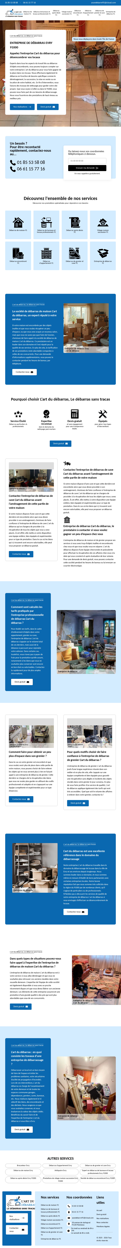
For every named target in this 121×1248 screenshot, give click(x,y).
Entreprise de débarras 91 (103, 262)
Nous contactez (102, 1223)
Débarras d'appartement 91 (88, 13)
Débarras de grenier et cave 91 (99, 13)
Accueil (99, 1210)
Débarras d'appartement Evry (60, 1166)
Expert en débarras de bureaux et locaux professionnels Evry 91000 (97, 1172)
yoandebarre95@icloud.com (103, 3)
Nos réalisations (103, 1219)
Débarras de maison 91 (18, 230)
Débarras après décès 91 (56, 13)
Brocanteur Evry (23, 1166)
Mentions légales (103, 1227)
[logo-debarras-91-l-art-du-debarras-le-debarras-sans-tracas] (14, 13)
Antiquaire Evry (60, 1171)
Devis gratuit (101, 1214)
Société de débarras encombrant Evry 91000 (98, 1178)
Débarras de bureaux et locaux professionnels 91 (46, 231)
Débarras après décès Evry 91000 (23, 1178)
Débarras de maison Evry (23, 1171)
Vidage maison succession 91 (103, 231)
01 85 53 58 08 (11, 3)
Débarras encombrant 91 (77, 13)
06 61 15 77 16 (29, 3)
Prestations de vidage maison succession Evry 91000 (60, 1179)
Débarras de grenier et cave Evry (97, 1166)
